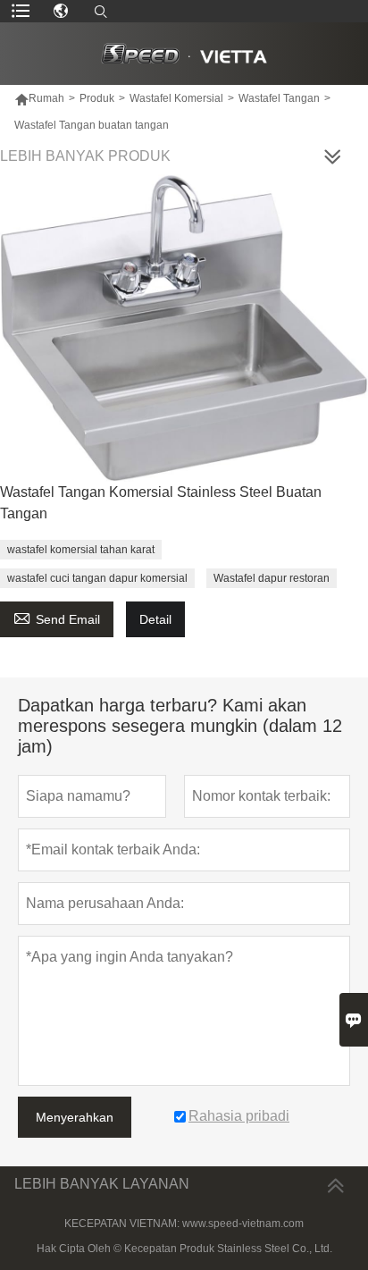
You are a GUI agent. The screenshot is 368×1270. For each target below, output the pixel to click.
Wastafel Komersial (176, 98)
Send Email (56, 617)
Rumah (39, 98)
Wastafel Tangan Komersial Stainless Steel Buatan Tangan (161, 502)
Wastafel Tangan (279, 98)
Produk (96, 98)
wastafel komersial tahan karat (81, 549)
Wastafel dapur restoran (271, 578)
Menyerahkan (74, 1117)
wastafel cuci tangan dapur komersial (97, 578)
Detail (155, 619)
